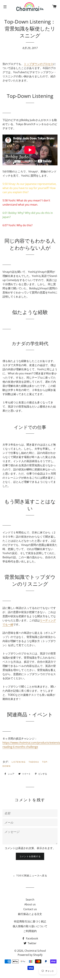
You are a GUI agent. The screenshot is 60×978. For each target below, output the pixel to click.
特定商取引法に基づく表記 (30, 921)
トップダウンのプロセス (38, 64)
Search (30, 899)
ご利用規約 (30, 931)
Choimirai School (35, 951)
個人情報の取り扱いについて (30, 926)
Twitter (31, 943)
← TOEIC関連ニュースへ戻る (30, 875)
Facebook (31, 938)
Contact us (30, 909)
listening (19, 761)
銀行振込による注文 (30, 914)
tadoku (34, 761)
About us (30, 904)
